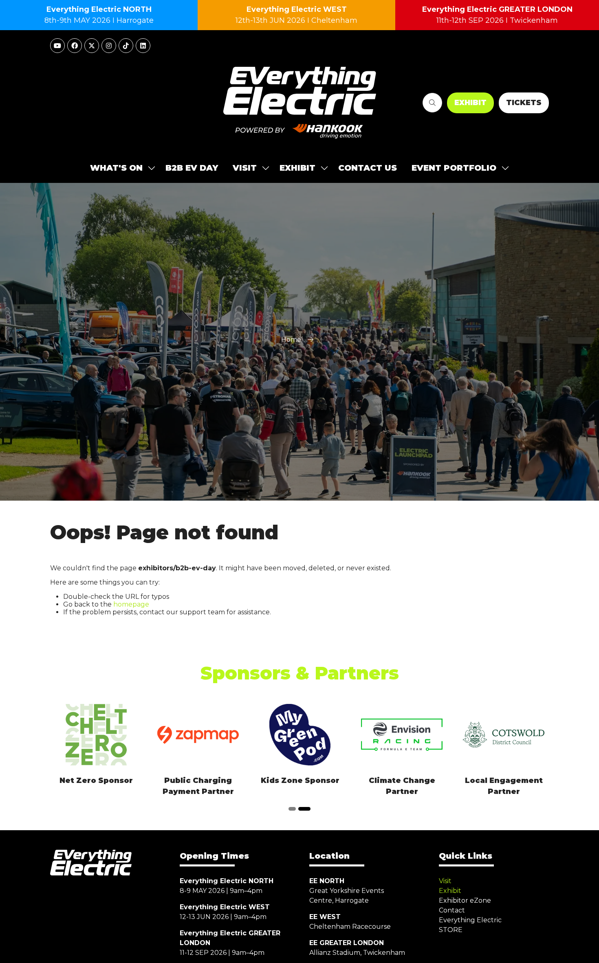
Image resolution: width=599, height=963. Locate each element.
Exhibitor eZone (465, 900)
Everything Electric (470, 920)
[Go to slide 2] (304, 809)
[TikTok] (126, 45)
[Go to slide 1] (292, 809)
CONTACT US (367, 168)
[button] (432, 102)
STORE (450, 930)
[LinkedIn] (143, 45)
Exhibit (450, 891)
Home (291, 339)
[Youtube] (57, 45)
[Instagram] (108, 45)
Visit (445, 881)
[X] (91, 45)
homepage (131, 604)
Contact (452, 910)
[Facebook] (74, 45)
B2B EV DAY (191, 168)
